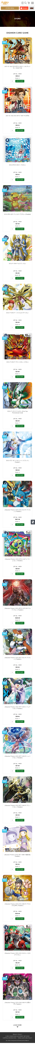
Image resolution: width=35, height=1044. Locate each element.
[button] (32, 3)
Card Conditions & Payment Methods (17, 1036)
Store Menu (10, 8)
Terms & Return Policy (25, 1038)
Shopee (25, 8)
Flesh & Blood (31, 8)
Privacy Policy (17, 1034)
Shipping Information (9, 1038)
